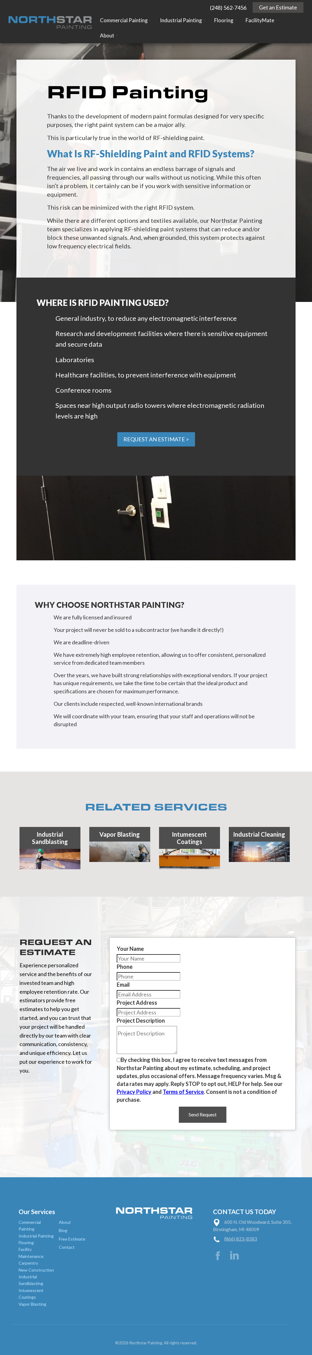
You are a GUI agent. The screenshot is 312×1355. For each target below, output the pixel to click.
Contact (67, 1247)
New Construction (36, 1270)
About (65, 1222)
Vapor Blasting (32, 1304)
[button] (125, 20)
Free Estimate (72, 1238)
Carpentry (28, 1263)
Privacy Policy (134, 1091)
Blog (63, 1230)
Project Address (137, 1002)
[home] (50, 22)
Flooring (26, 1242)
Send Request (203, 1114)
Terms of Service (183, 1091)
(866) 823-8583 (240, 1238)
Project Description (141, 1020)
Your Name (130, 948)
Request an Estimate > (156, 439)
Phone (125, 966)
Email (123, 984)
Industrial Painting (36, 1235)
